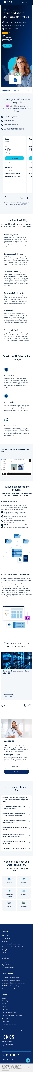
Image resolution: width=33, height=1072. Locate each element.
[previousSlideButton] (5, 915)
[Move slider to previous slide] (22, 197)
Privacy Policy (6, 950)
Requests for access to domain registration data (16, 1030)
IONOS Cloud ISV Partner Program (12, 986)
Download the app (9, 237)
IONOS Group (6, 938)
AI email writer (9, 882)
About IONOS (5, 935)
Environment (9, 1044)
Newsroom (5, 941)
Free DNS (23, 882)
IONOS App (5, 1009)
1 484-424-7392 (16, 767)
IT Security (5, 1018)
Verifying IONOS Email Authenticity (12, 1015)
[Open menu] (2, 2)
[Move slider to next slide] (27, 197)
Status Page (5, 1021)
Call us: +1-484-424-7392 (9, 1012)
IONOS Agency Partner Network (11, 980)
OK (29, 1067)
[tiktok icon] (18, 1055)
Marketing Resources (8, 968)
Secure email (23, 906)
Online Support (6, 1001)
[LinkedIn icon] (14, 1055)
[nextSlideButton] (28, 915)
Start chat (16, 772)
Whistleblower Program (9, 1024)
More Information (5, 1070)
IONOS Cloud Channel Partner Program (13, 983)
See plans (7, 46)
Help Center (5, 1004)
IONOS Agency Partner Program (11, 977)
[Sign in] (30, 2)
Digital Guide (5, 965)
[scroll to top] (28, 90)
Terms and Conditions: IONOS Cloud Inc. (13, 947)
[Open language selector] (23, 2)
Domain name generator (9, 895)
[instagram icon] (3, 1055)
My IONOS (5, 1007)
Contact (4, 998)
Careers (4, 953)
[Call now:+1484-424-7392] (27, 2)
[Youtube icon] (11, 1055)
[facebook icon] (7, 1055)
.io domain (23, 894)
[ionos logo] (8, 2)
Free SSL (9, 906)
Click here (24, 203)
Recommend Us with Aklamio (10, 989)
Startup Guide (6, 962)
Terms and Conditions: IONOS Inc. (11, 944)
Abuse (3, 1027)
